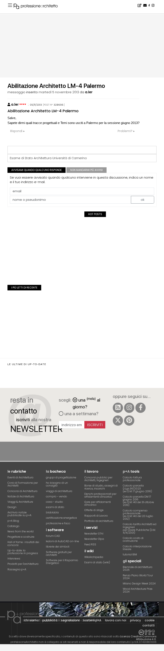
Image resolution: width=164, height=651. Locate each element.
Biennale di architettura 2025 (137, 568)
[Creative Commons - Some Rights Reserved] (82, 632)
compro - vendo (56, 496)
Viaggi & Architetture (20, 502)
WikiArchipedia (93, 557)
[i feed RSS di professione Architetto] (118, 408)
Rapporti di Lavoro (96, 515)
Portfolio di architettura (98, 521)
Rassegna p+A (16, 569)
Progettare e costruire (20, 537)
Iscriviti (95, 424)
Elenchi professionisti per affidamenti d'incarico (100, 495)
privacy (135, 620)
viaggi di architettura (59, 491)
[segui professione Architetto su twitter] (118, 420)
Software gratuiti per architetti (59, 553)
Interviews (13, 558)
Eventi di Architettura (20, 477)
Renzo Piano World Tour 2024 (138, 577)
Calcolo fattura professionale (132, 479)
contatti (148, 625)
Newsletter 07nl (93, 533)
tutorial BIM (130, 554)
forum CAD (53, 536)
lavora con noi (115, 620)
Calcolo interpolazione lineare (137, 548)
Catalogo (13, 526)
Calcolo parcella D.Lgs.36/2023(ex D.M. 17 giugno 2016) (137, 488)
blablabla (52, 512)
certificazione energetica (61, 518)
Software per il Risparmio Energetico (62, 561)
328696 (58, 104)
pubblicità (49, 620)
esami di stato (55, 507)
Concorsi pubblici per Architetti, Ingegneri (98, 479)
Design (11, 507)
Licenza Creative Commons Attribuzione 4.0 (138, 638)
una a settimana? (80, 413)
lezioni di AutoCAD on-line (62, 541)
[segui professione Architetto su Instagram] (129, 408)
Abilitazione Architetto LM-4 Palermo (43, 111)
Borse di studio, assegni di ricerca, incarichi (101, 487)
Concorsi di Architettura (22, 491)
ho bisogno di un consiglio (57, 484)
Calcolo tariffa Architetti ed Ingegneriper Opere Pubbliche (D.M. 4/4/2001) (139, 528)
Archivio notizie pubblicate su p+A (19, 514)
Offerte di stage (94, 510)
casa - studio (54, 502)
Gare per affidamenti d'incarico (97, 503)
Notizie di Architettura (20, 496)
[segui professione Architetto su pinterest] (129, 420)
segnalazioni (70, 620)
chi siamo (31, 620)
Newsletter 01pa (94, 539)
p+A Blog (13, 521)
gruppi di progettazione (61, 477)
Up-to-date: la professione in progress (22, 552)
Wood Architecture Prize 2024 (137, 590)
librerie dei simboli (57, 546)
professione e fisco (58, 523)
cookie (150, 620)
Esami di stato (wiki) (97, 562)
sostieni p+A (92, 620)
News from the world (20, 531)
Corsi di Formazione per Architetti (22, 484)
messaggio (16, 92)
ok (142, 199)
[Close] (2, 649)
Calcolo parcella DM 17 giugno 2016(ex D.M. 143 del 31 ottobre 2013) (138, 501)
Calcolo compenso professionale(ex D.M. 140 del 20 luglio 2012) (138, 515)
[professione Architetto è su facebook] (140, 408)
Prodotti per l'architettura (22, 564)
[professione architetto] (38, 7)
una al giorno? (86, 402)
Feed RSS (90, 544)
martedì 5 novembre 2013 (59, 92)
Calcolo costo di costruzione (133, 539)
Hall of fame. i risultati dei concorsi (23, 543)
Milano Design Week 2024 (139, 583)
